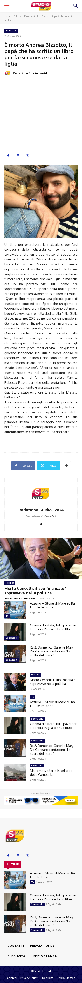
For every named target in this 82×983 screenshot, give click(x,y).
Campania (36, 765)
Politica (17, 16)
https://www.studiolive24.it (41, 516)
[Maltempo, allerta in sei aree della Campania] (15, 772)
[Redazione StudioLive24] (8, 73)
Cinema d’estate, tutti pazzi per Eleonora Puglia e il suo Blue (53, 627)
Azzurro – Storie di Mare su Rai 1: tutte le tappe (52, 605)
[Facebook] (8, 156)
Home (7, 16)
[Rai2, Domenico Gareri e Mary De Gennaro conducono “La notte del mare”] (15, 654)
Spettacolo (12, 637)
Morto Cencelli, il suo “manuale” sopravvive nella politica (35, 591)
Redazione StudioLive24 (30, 73)
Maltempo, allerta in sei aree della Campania (51, 773)
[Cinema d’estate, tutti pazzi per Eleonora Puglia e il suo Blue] (15, 632)
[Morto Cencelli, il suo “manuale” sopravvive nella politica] (41, 558)
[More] (66, 465)
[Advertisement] (41, 115)
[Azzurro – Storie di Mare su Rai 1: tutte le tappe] (15, 610)
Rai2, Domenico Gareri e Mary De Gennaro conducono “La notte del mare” (51, 651)
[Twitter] (28, 156)
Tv (7, 615)
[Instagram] (18, 156)
